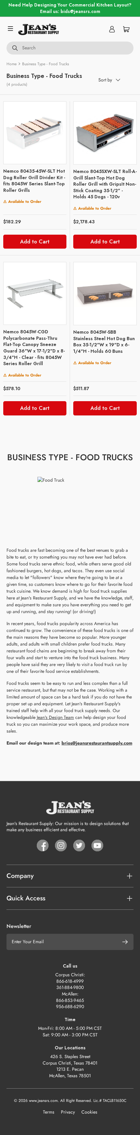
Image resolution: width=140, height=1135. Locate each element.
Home (12, 64)
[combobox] (70, 48)
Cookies (89, 1112)
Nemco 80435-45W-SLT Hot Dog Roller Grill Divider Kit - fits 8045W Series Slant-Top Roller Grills (34, 180)
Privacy (68, 1112)
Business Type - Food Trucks (45, 64)
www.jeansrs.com (43, 1101)
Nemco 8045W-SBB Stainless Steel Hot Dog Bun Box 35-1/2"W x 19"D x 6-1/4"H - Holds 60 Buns (104, 341)
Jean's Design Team (55, 717)
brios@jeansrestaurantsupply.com (97, 743)
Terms (48, 1112)
